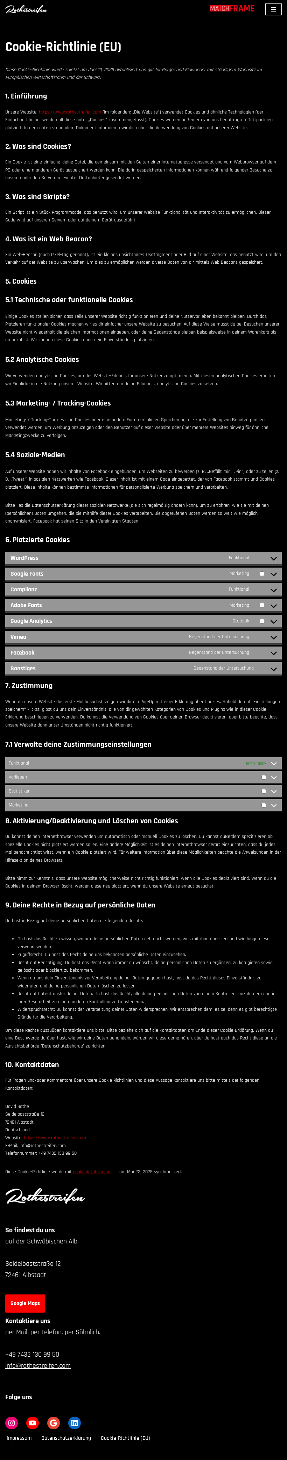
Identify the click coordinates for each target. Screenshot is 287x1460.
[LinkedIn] (74, 1423)
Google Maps (25, 1303)
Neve (111, 1452)
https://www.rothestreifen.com (70, 112)
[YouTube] (32, 1423)
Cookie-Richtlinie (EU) (125, 1438)
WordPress (169, 1452)
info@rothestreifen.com (38, 1365)
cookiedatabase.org (92, 1172)
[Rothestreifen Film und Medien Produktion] (26, 9)
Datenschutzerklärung (66, 1438)
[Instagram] (11, 1423)
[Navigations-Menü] (273, 9)
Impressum (19, 1438)
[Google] (53, 1423)
